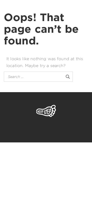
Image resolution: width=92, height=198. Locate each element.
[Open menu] (85, 7)
